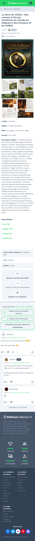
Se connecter (22, 490)
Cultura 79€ (7, 233)
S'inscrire (20, 488)
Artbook (11, 260)
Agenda (20, 482)
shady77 (13, 30)
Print (4, 490)
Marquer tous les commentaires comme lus (16, 312)
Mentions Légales (8, 516)
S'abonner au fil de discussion (17, 319)
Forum (19, 485)
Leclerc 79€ (7, 238)
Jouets (5, 498)
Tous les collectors (9, 477)
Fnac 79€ (6, 224)
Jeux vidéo (6, 482)
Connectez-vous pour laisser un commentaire (17, 326)
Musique (5, 501)
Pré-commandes (23, 477)
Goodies (5, 496)
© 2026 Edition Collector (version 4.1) (15, 537)
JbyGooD (9, 334)
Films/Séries (7, 485)
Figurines (6, 480)
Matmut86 (14, 389)
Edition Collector (8, 511)
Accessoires (6, 493)
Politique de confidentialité (7, 520)
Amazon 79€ (7, 229)
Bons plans (21, 480)
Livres (12, 265)
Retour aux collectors (12, 9)
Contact (5, 514)
